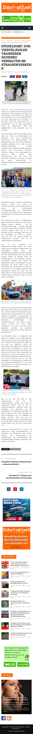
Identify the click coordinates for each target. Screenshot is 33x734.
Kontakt (27, 727)
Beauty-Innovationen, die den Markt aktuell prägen (15, 698)
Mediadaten (16, 728)
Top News (16, 38)
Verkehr (21, 38)
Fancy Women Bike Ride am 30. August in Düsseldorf (20, 573)
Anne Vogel (16, 567)
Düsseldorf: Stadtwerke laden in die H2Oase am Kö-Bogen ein (21, 634)
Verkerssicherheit (15, 449)
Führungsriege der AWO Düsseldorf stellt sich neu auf (19, 582)
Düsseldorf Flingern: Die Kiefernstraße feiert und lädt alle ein (20, 602)
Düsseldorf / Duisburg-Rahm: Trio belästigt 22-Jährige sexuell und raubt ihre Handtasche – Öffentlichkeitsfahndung (21, 613)
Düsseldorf (4, 38)
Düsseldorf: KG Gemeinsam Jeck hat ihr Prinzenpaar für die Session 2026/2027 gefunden (21, 624)
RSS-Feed (11, 731)
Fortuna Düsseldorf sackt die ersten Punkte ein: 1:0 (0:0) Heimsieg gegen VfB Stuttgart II (20, 563)
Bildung (10, 38)
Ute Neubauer (8, 72)
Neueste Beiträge (9, 557)
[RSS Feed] (9, 718)
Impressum (5, 727)
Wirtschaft (26, 38)
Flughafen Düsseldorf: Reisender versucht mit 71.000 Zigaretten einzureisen (20, 592)
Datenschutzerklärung (17, 727)
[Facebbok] (3, 718)
